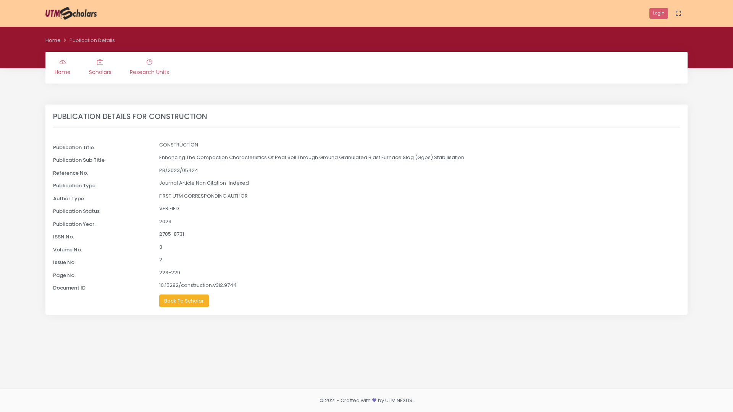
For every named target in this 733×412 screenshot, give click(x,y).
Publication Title (73, 147)
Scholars (100, 72)
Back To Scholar (184, 300)
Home (53, 40)
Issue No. (64, 262)
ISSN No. (63, 236)
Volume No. (67, 249)
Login (659, 13)
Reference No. (70, 173)
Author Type (68, 198)
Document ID (69, 287)
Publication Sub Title (79, 160)
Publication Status (76, 211)
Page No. (64, 275)
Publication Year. (74, 224)
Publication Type (74, 185)
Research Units (149, 72)
